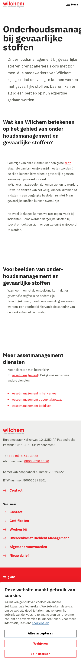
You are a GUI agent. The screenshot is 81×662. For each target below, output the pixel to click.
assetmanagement (25, 375)
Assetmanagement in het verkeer (35, 393)
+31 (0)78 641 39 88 (23, 456)
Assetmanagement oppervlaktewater (38, 399)
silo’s (68, 163)
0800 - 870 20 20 (36, 461)
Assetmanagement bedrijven (31, 406)
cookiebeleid (40, 623)
